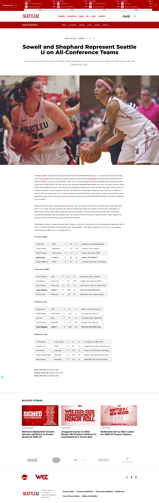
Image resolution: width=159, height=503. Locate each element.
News (64, 25)
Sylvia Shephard (92, 179)
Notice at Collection (89, 496)
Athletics (71, 16)
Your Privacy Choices (71, 496)
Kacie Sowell (44, 179)
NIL (87, 16)
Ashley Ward (65, 206)
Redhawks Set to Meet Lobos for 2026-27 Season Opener (117, 433)
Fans (81, 16)
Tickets (101, 16)
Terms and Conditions (104, 491)
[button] (155, 5)
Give (94, 16)
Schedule (72, 25)
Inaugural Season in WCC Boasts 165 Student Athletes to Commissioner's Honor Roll (78, 434)
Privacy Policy (68, 491)
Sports (61, 16)
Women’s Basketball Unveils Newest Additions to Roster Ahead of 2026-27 (38, 434)
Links (40, 10)
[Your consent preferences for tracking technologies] (2, 377)
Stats (90, 25)
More (105, 25)
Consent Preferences (84, 491)
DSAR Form (120, 491)
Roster (82, 25)
